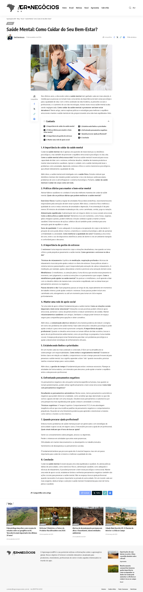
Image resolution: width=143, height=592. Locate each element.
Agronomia (123, 561)
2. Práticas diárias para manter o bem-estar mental (58, 131)
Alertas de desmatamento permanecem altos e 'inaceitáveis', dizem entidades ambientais (87, 530)
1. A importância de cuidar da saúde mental (59, 126)
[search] (130, 8)
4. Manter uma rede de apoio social (58, 140)
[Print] (123, 37)
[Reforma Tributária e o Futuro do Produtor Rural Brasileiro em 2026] (55, 516)
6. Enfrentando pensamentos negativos (93, 130)
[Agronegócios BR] (33, 8)
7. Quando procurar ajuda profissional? (93, 134)
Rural (10, 23)
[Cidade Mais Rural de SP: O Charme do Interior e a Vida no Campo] (121, 516)
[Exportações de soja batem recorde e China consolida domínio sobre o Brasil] (113, 555)
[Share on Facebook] (114, 37)
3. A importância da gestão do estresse (59, 136)
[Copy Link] (120, 37)
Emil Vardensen (19, 37)
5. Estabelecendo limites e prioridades (93, 126)
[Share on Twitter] (117, 37)
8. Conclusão (84, 137)
